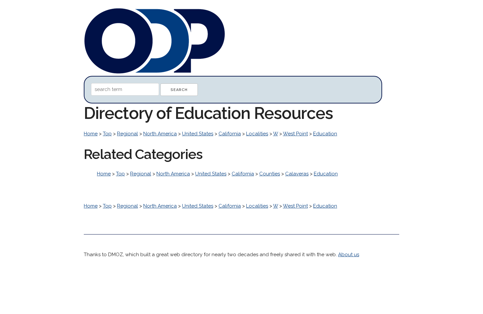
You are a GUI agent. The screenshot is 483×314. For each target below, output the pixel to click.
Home (91, 134)
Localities (257, 134)
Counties (269, 174)
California (229, 134)
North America (160, 134)
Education (325, 134)
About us (348, 255)
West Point (295, 134)
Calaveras (297, 174)
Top (107, 134)
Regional (127, 134)
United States (197, 134)
